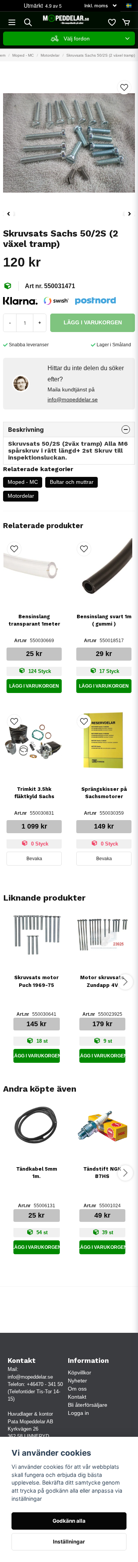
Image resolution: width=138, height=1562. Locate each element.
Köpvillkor (79, 1372)
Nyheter (77, 1380)
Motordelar (50, 55)
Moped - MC (23, 55)
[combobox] (69, 38)
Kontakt (77, 1397)
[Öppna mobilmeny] (12, 22)
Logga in (78, 1413)
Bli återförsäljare (87, 1405)
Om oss (77, 1389)
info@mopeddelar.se (73, 399)
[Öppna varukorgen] (126, 22)
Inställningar (69, 1542)
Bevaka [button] (34, 858)
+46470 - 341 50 (45, 1384)
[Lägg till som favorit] (111, 22)
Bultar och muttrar (72, 482)
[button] (128, 5)
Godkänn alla (69, 1521)
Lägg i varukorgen (34, 686)
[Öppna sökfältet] (28, 22)
